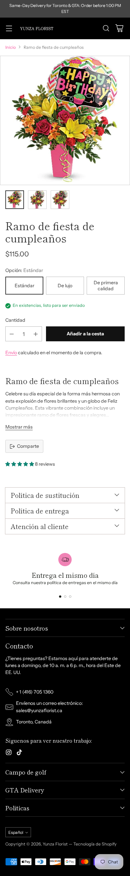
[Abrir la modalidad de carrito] (119, 28)
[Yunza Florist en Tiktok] (19, 753)
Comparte (28, 446)
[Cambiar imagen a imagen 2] (37, 199)
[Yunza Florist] (36, 28)
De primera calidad (106, 286)
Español (15, 832)
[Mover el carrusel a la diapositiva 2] (65, 596)
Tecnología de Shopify (95, 844)
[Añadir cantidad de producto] (36, 334)
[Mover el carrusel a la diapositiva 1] (60, 596)
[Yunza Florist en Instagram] (9, 753)
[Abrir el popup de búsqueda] (106, 28)
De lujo (65, 286)
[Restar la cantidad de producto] (12, 334)
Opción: (24, 270)
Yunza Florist (56, 844)
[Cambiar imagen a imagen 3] (60, 199)
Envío (11, 353)
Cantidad (15, 320)
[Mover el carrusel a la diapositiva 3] (70, 596)
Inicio (10, 47)
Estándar (24, 286)
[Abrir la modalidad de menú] (9, 28)
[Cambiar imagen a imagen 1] (14, 199)
